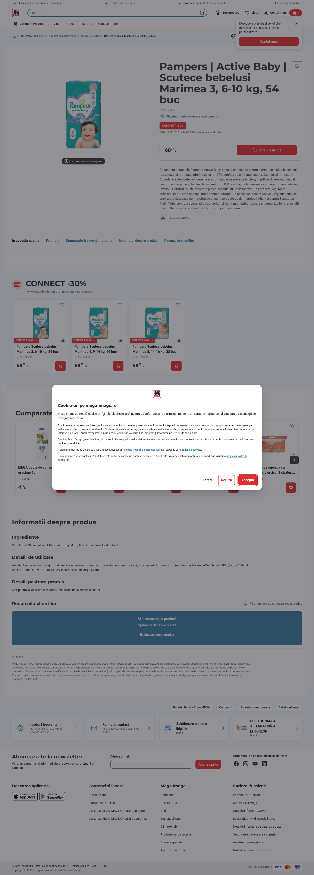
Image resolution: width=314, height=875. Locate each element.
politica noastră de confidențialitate (144, 449)
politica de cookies (190, 449)
